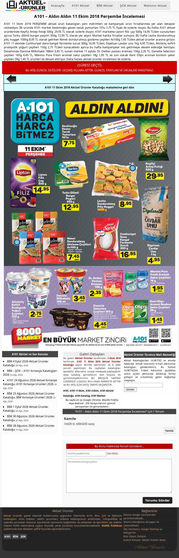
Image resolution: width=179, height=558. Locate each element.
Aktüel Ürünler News (154, 540)
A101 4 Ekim (92, 390)
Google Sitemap (150, 529)
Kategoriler (129, 532)
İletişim (141, 536)
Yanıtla (169, 430)
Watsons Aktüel (155, 6)
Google (136, 514)
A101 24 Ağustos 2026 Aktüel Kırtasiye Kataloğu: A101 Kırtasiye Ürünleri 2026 (30, 382)
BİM (15, 536)
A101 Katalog (82, 395)
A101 (66, 390)
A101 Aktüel (80, 6)
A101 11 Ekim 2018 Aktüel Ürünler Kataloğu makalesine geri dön (89, 87)
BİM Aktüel (105, 6)
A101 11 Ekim (77, 390)
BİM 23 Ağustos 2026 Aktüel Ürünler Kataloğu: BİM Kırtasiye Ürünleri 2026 (29, 395)
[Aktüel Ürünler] (26, 5)
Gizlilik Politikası (112, 525)
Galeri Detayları (92, 354)
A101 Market (98, 395)
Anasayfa (58, 6)
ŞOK (23, 536)
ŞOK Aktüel (128, 6)
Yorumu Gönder (157, 500)
